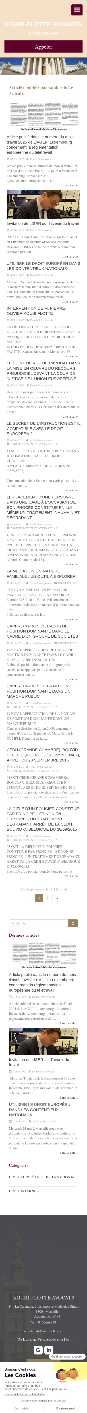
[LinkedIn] (48, 1350)
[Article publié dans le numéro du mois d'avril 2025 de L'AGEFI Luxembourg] (43, 117)
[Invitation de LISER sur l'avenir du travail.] (43, 204)
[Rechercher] (73, 923)
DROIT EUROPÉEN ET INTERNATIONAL (42, 1176)
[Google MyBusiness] (38, 1350)
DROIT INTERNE (22, 1190)
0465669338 (47, 1322)
